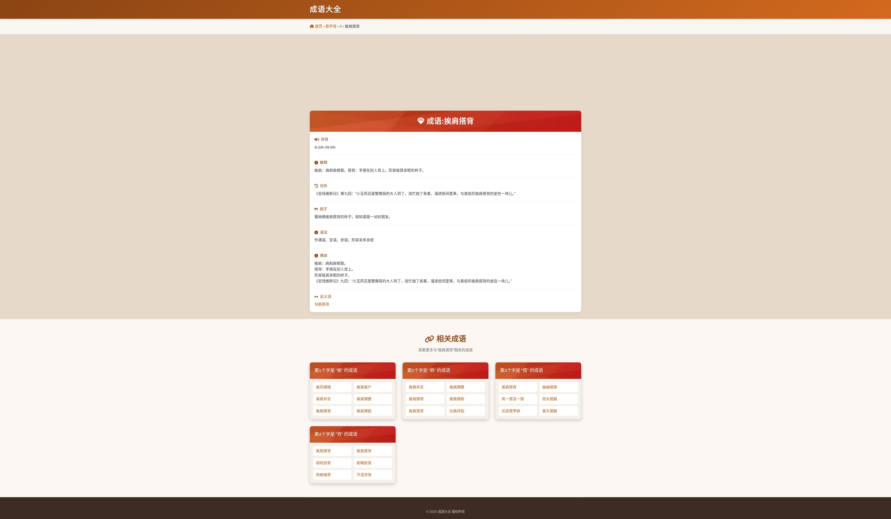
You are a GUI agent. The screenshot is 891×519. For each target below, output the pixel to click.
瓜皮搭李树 (511, 411)
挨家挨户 (364, 387)
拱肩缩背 (323, 475)
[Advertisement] (445, 75)
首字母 (330, 26)
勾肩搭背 (321, 304)
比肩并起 (456, 411)
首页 (318, 26)
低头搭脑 (549, 399)
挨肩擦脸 (364, 411)
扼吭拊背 (323, 463)
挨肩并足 (323, 399)
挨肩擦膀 (364, 399)
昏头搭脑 (549, 411)
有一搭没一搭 (513, 399)
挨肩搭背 (416, 411)
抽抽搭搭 (549, 387)
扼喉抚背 (364, 463)
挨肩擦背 (323, 411)
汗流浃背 (364, 475)
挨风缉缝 (323, 387)
